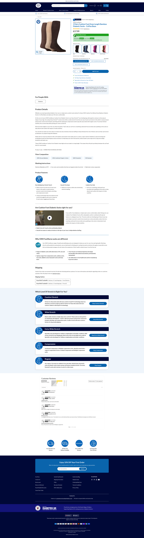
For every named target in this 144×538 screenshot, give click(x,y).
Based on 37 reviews (45, 382)
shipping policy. (56, 273)
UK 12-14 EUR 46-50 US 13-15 (81, 64)
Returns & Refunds (39, 485)
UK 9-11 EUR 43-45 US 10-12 (97, 61)
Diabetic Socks (76, 479)
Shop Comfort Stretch (98, 303)
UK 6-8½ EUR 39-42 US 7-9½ (81, 61)
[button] (76, 28)
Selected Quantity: (79, 68)
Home (36, 10)
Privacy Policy (76, 487)
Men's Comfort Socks (63, 10)
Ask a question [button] (99, 381)
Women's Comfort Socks (48, 10)
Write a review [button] (92, 381)
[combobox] (68, 5)
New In (91, 10)
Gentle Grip (70, 534)
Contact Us (37, 479)
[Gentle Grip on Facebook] (92, 479)
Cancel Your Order (39, 490)
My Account (38, 482)
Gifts (99, 10)
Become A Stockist (58, 485)
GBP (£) (68, 515)
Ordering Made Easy (77, 482)
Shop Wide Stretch (98, 319)
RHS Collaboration (58, 487)
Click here (95, 88)
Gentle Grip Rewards (58, 476)
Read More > (91, 19)
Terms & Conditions (77, 485)
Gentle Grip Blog (76, 476)
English (76, 515)
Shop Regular (98, 365)
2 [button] (70, 427)
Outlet (107, 10)
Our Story (37, 476)
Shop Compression (98, 350)
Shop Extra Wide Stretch (98, 335)
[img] (47, 390)
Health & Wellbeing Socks (79, 10)
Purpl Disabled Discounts (40, 487)
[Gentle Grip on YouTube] (99, 479)
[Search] (86, 5)
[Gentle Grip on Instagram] (96, 479)
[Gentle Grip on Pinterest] (94, 479)
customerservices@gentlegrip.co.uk (64, 498)
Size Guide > (106, 58)
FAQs (55, 482)
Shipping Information (58, 479)
